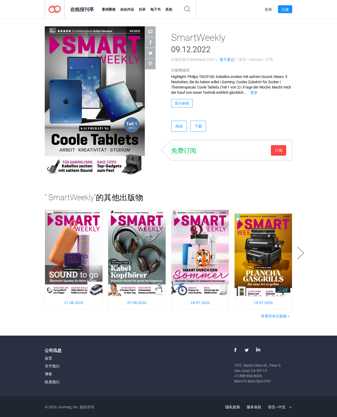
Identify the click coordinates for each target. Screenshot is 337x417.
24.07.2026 (200, 302)
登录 (268, 9)
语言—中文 (277, 406)
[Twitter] (246, 350)
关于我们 (52, 366)
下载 (198, 126)
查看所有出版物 (274, 315)
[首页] (54, 8)
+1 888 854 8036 (248, 375)
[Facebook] (235, 350)
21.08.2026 (73, 302)
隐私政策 (232, 406)
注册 (285, 9)
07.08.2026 (136, 302)
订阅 (278, 150)
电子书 (155, 9)
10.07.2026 (263, 302)
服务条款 (254, 406)
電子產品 (227, 59)
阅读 (179, 126)
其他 (168, 9)
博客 (48, 373)
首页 (48, 358)
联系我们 (52, 381)
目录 (142, 9)
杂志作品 (127, 9)
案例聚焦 (109, 9)
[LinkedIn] (258, 350)
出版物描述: (180, 69)
